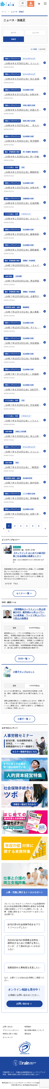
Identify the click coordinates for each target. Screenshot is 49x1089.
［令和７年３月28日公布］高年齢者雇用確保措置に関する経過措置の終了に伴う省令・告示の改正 (23, 498)
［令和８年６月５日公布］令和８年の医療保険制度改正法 (23, 94)
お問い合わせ (22, 1003)
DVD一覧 (22, 659)
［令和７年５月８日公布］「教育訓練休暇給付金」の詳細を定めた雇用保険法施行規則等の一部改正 (23, 467)
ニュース (35, 33)
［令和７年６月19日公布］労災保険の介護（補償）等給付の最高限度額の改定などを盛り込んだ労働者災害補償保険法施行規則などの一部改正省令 (23, 405)
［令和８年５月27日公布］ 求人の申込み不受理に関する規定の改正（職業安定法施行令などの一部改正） (23, 125)
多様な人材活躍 (21, 431)
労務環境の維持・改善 (12, 307)
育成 (17, 462)
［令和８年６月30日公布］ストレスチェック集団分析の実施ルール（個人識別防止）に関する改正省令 (23, 63)
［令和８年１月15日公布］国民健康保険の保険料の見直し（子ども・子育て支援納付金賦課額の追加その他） (23, 250)
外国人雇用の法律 (29, 105)
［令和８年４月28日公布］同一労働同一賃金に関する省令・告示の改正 (23, 157)
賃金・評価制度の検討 (12, 152)
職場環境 (26, 307)
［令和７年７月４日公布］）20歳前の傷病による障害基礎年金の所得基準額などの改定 (23, 374)
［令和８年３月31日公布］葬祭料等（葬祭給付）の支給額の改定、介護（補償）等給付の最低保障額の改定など (23, 172)
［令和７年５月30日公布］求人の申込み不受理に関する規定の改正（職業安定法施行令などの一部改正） (23, 436)
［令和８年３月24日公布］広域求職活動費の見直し (23, 203)
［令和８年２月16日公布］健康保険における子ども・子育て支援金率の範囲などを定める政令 (23, 234)
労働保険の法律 (28, 198)
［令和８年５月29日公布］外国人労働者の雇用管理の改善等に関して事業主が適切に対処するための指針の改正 (23, 110)
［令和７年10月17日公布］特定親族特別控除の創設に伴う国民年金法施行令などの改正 (23, 358)
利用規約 (27, 1027)
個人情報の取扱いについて (34, 1030)
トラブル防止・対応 (11, 167)
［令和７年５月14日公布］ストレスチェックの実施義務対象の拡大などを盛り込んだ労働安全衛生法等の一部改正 (23, 452)
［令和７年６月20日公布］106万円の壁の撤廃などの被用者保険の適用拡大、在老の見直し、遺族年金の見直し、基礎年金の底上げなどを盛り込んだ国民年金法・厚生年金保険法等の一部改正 (23, 389)
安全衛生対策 (27, 478)
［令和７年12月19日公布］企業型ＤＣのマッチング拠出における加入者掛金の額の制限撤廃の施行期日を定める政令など (23, 296)
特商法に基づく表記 (10, 1034)
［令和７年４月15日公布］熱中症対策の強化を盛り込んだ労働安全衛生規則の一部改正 (23, 483)
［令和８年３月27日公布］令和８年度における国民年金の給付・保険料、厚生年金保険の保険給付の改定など (23, 188)
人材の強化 (8, 276)
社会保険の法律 (28, 90)
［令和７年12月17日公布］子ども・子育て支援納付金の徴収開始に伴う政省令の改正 (23, 327)
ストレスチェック (29, 58)
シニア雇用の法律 (29, 493)
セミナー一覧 (22, 593)
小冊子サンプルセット (24, 672)
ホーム (4, 12)
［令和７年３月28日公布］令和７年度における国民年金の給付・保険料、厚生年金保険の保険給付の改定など (23, 514)
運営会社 (27, 1034)
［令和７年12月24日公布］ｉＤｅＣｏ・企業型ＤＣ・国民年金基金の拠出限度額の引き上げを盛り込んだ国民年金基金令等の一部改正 (23, 265)
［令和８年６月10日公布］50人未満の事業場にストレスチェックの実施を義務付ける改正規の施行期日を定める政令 (23, 79)
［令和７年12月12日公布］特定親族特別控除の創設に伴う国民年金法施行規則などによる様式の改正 (23, 343)
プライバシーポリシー (11, 1030)
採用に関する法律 (29, 121)
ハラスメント (26, 214)
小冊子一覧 (22, 719)
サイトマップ (8, 1037)
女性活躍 (19, 276)
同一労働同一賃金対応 (30, 152)
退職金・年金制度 (29, 260)
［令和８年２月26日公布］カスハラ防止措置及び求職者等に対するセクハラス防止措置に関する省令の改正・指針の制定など (23, 219)
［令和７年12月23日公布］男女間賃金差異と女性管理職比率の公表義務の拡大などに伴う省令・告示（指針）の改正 (23, 281)
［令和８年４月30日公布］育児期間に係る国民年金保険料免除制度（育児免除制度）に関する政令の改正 (23, 141)
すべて (13, 33)
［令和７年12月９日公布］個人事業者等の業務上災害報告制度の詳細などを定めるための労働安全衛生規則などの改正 (23, 312)
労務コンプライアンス (12, 58)
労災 (23, 167)
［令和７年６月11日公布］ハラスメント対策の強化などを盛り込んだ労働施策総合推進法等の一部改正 (23, 421)
